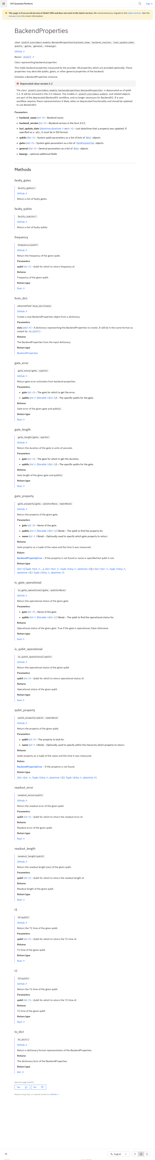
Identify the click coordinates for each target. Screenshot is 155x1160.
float (19, 288)
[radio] (135, 1154)
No (35, 1087)
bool (19, 639)
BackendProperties (27, 353)
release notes (15, 16)
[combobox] (118, 1154)
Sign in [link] (149, 3)
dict (19, 1072)
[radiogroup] (141, 1154)
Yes (18, 1087)
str (54, 568)
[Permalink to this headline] (70, 30)
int (35, 568)
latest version (134, 13)
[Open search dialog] (140, 3)
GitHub (18, 51)
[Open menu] (3, 3)
